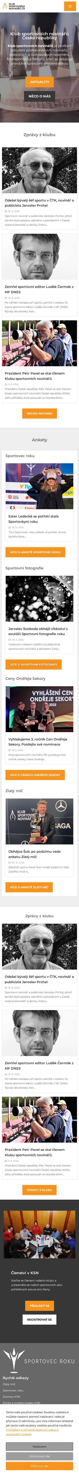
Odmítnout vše (39, 1456)
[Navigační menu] (70, 6)
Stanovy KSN (11, 1396)
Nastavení (39, 1446)
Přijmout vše (39, 1466)
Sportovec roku (13, 1390)
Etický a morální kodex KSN (21, 1403)
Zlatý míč (9, 1384)
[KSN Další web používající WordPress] (14, 6)
